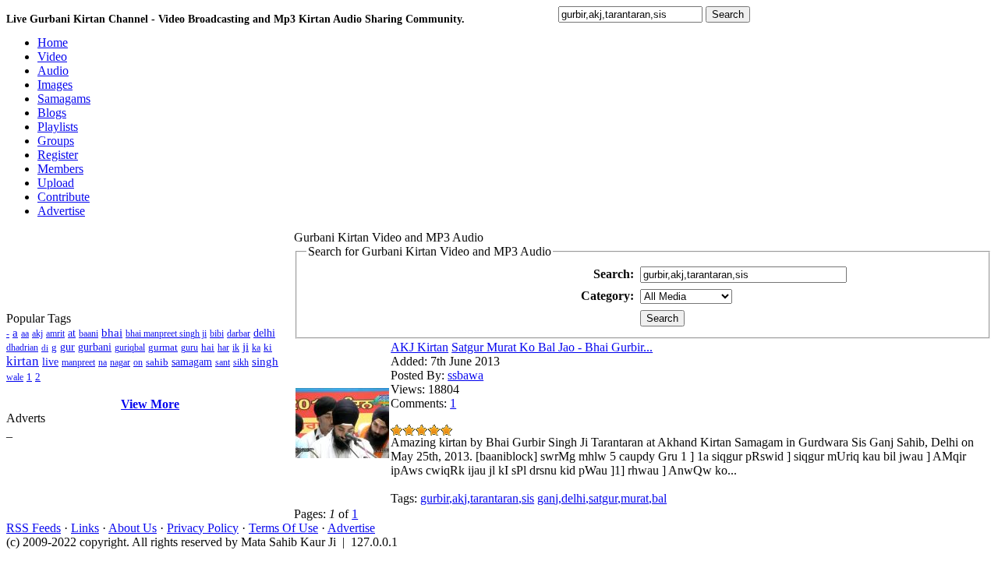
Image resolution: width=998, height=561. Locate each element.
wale (14, 377)
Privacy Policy (203, 528)
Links (85, 528)
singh (265, 361)
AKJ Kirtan (419, 347)
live (50, 362)
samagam (192, 362)
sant (222, 362)
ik (235, 347)
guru (189, 347)
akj (37, 333)
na (102, 362)
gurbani (94, 347)
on (138, 362)
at (72, 333)
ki (268, 347)
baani (88, 333)
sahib (157, 362)
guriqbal (130, 347)
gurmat (163, 347)
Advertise (351, 528)
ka (256, 347)
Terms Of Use (283, 528)
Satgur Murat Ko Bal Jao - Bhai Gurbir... (552, 347)
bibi (217, 333)
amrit (55, 333)
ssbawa (465, 375)
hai (207, 347)
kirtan (22, 361)
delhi (264, 333)
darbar (238, 333)
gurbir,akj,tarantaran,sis (477, 498)
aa (25, 333)
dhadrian (22, 347)
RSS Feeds (33, 528)
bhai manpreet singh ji (166, 333)
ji (245, 346)
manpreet (78, 362)
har (223, 347)
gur (67, 347)
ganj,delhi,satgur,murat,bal (602, 498)
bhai (111, 332)
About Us (132, 528)
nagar (120, 362)
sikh (241, 362)
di (44, 347)
